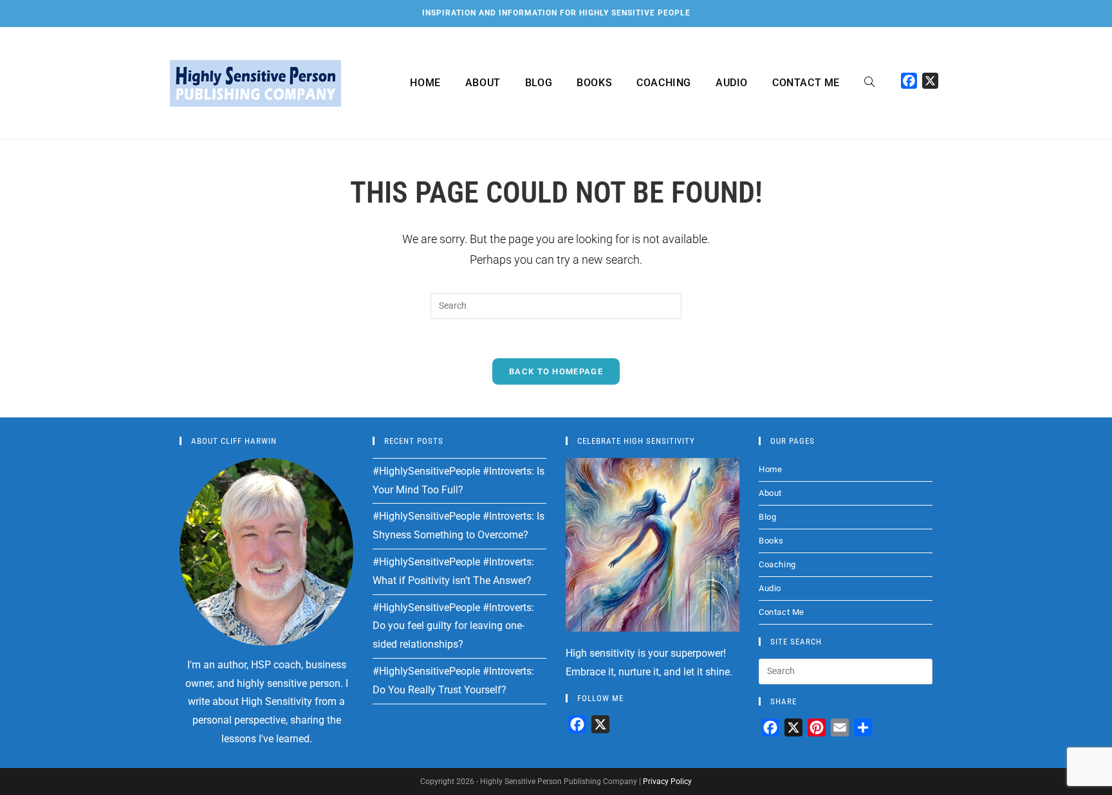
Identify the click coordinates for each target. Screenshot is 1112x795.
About (770, 493)
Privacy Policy (667, 781)
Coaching (777, 564)
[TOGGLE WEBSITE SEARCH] (869, 83)
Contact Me (781, 612)
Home (770, 469)
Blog (767, 517)
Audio (770, 588)
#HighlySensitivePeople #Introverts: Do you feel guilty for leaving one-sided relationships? (453, 626)
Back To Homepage (556, 371)
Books (771, 540)
